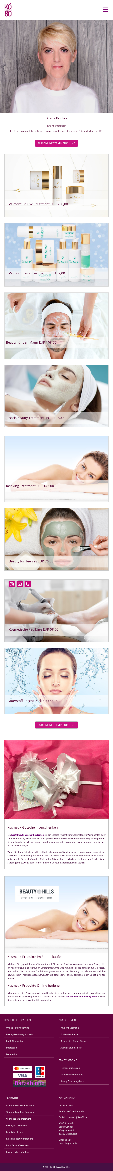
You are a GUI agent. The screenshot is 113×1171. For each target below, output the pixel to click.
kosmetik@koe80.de (77, 1117)
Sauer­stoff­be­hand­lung (71, 1074)
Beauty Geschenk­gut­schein (19, 1034)
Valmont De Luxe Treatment (20, 1105)
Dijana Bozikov (66, 1105)
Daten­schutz (12, 1054)
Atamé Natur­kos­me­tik (71, 1047)
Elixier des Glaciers (69, 1034)
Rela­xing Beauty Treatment (19, 1138)
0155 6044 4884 (75, 1111)
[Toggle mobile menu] (106, 10)
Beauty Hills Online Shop (73, 1040)
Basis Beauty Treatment (17, 1145)
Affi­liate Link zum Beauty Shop (81, 996)
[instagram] (12, 584)
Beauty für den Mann (16, 1125)
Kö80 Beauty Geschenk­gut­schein (27, 834)
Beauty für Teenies (15, 1132)
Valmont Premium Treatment (20, 1112)
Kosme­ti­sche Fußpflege (18, 1151)
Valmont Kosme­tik (69, 1027)
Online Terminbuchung (17, 1027)
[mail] (19, 584)
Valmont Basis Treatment (18, 1118)
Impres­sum (11, 1047)
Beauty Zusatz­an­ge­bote (72, 1081)
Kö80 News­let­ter (14, 1040)
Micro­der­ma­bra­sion (70, 1067)
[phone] (27, 584)
